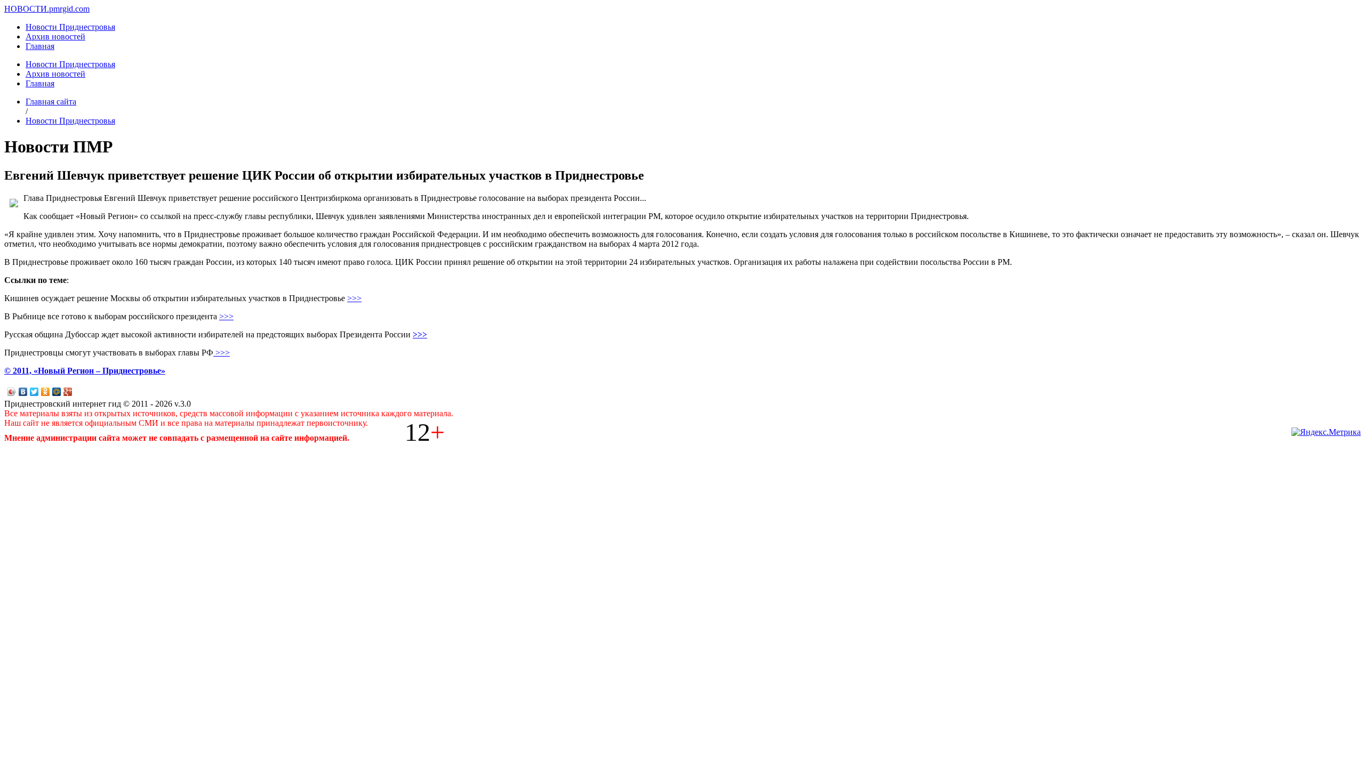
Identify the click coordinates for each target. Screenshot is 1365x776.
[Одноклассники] (45, 392)
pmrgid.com (69, 8)
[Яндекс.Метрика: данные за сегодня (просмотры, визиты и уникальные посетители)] (1326, 432)
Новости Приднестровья (70, 26)
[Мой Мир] (56, 392)
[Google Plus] (68, 392)
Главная (40, 46)
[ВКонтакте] (23, 392)
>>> (354, 298)
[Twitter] (34, 392)
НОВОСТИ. (26, 8)
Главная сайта (51, 101)
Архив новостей (55, 36)
